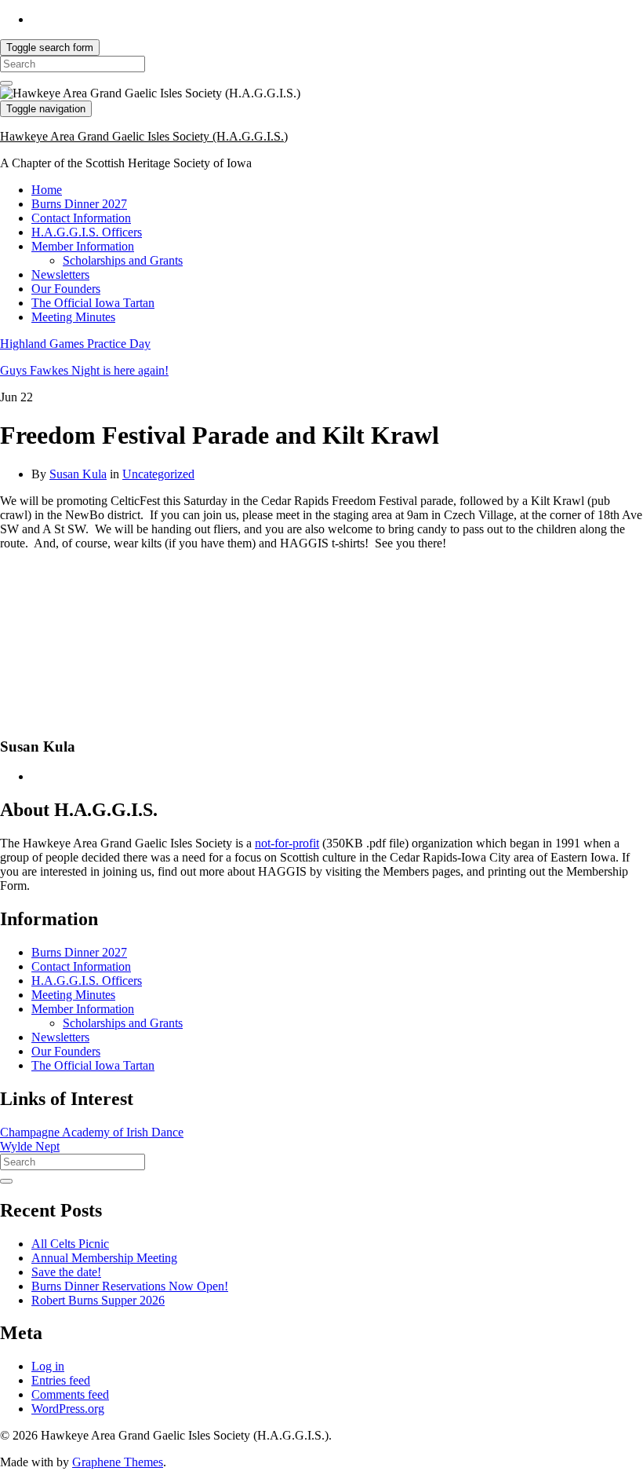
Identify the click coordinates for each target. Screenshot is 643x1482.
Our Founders (65, 288)
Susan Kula (78, 474)
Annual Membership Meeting (104, 1257)
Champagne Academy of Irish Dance (91, 1132)
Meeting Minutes (73, 317)
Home (46, 189)
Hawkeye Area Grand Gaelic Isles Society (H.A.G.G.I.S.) (144, 136)
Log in (47, 1366)
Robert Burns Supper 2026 (98, 1300)
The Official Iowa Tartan (92, 302)
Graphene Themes (117, 1462)
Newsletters (60, 274)
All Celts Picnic (70, 1243)
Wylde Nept (30, 1146)
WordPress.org (67, 1408)
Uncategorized (158, 474)
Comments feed (70, 1394)
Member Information (82, 246)
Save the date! (66, 1272)
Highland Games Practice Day (75, 343)
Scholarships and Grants (123, 260)
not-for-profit (287, 843)
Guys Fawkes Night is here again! (84, 370)
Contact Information (81, 218)
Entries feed (60, 1380)
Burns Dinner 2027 (79, 203)
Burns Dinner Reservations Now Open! (129, 1286)
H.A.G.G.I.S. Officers (86, 232)
